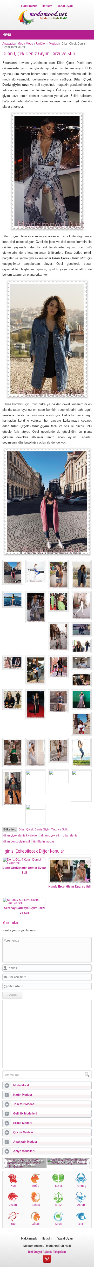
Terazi (58, 1205)
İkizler (58, 1185)
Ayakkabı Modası (25, 1141)
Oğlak (36, 1224)
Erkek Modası (22, 1123)
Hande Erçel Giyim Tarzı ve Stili (69, 886)
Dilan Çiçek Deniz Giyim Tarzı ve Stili (43, 829)
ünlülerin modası (44, 841)
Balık (81, 1224)
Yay (13, 1224)
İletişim (47, 6)
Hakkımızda (29, 6)
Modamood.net (33, 1245)
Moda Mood (25, 43)
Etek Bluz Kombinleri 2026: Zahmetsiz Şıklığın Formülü (69, 1159)
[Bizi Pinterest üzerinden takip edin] (47, 1259)
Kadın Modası (22, 1094)
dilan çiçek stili (50, 835)
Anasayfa (8, 43)
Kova (58, 1224)
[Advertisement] (47, 1034)
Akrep (81, 1205)
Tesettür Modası (24, 1104)
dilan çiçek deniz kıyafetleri (21, 835)
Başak (36, 1205)
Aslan (13, 1205)
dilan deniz (70, 835)
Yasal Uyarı (65, 6)
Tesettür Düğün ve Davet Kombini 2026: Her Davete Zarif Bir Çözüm (24, 1161)
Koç (13, 1185)
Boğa (35, 1185)
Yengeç (81, 1185)
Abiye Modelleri (23, 1151)
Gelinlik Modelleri (25, 1113)
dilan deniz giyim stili (17, 841)
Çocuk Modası (23, 1132)
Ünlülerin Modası (47, 43)
